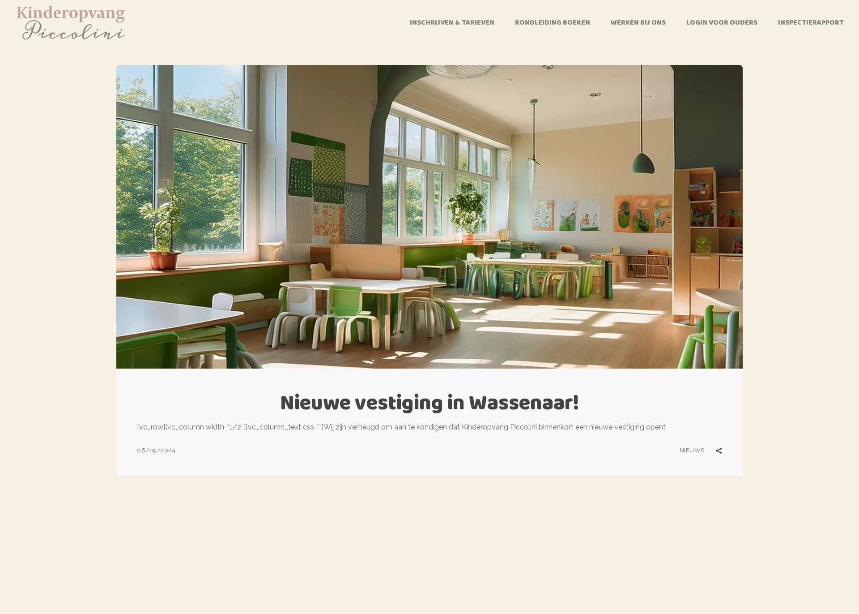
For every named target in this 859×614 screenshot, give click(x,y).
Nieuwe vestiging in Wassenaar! (429, 402)
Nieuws (692, 450)
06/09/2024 (156, 450)
